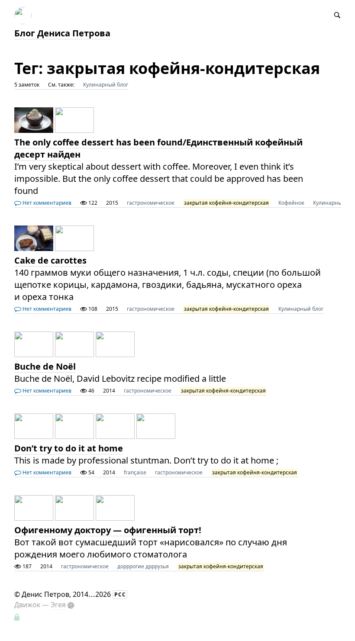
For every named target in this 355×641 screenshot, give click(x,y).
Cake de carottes (50, 260)
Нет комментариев (46, 202)
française (135, 472)
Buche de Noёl (45, 366)
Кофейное (291, 202)
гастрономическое (150, 202)
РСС (120, 594)
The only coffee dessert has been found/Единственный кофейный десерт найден (158, 148)
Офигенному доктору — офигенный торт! (107, 530)
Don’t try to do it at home (68, 448)
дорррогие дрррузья (143, 566)
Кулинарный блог (105, 84)
